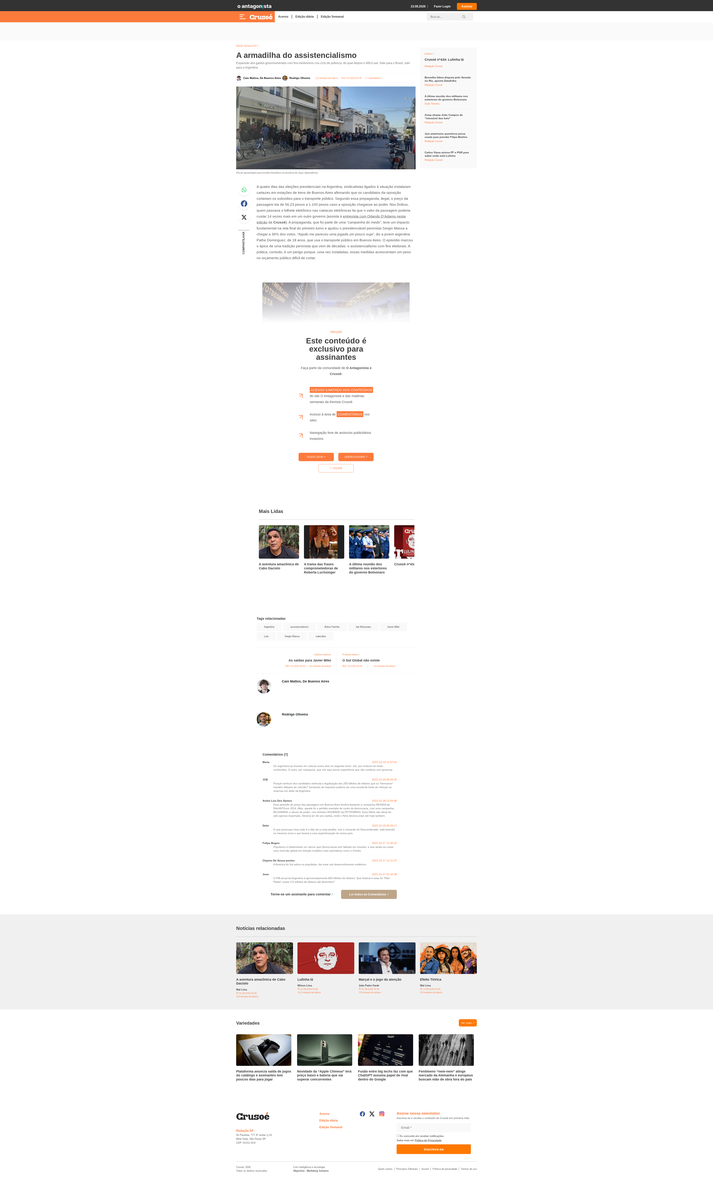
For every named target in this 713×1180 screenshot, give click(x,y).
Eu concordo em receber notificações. (421, 1136)
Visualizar (431, 54)
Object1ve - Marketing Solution (311, 1170)
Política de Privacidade (428, 1140)
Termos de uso (469, 1169)
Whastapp (244, 190)
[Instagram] (382, 1114)
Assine (425, 1169)
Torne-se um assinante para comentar (301, 894)
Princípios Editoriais (407, 1169)
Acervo (283, 16)
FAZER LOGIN (315, 457)
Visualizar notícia (271, 527)
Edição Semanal (332, 16)
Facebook (244, 203)
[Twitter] (372, 1114)
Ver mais (466, 1023)
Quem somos (385, 1169)
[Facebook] (362, 1114)
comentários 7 (375, 78)
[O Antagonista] (254, 6)
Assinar (466, 6)
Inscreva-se (434, 1149)
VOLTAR (337, 468)
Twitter (244, 217)
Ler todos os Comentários (367, 894)
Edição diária (304, 16)
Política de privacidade (445, 1169)
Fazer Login (442, 6)
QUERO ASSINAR (355, 457)
